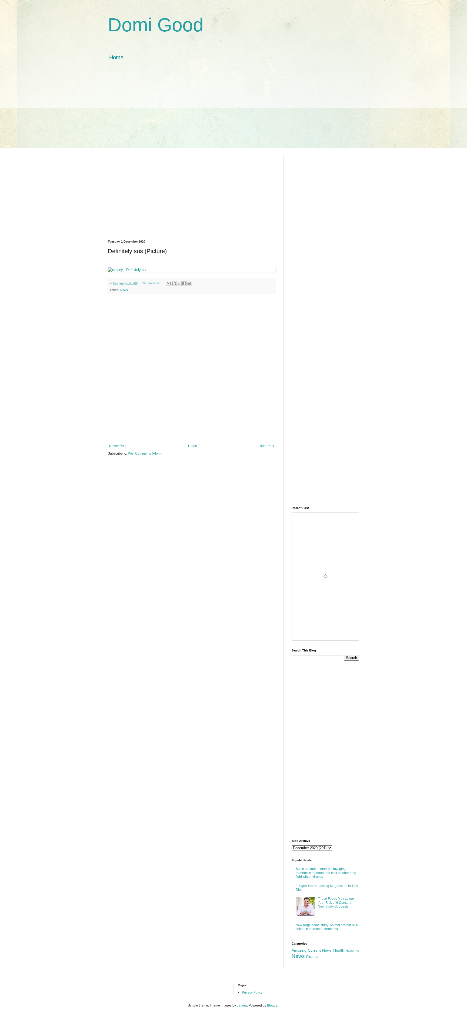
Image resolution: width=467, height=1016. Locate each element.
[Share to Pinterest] (189, 283)
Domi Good (156, 24)
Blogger (272, 1005)
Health (338, 950)
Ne (357, 950)
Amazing (299, 950)
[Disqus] (191, 368)
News (124, 290)
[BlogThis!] (173, 283)
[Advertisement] (233, 110)
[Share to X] (179, 283)
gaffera (242, 1005)
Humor (350, 950)
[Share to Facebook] (184, 283)
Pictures (312, 957)
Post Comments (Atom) (145, 453)
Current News (320, 950)
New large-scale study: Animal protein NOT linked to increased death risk (327, 927)
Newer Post (117, 446)
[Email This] (168, 283)
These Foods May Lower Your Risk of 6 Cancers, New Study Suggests (336, 902)
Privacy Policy (252, 992)
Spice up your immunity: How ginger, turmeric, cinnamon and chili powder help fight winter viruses (326, 873)
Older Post (266, 446)
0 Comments (151, 283)
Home (116, 57)
